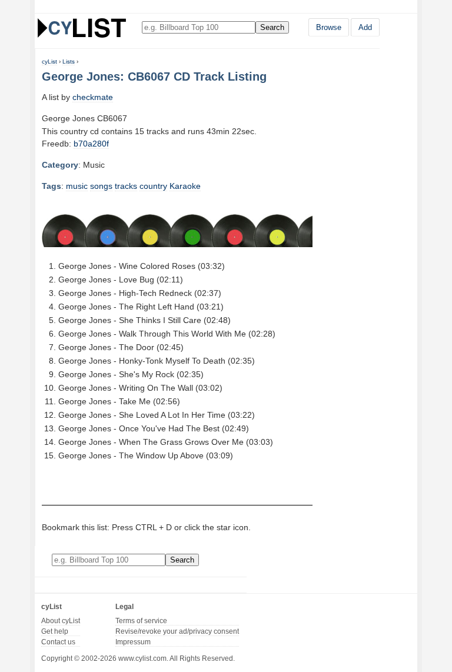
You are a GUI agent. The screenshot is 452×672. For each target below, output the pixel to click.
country (153, 186)
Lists (68, 61)
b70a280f (91, 143)
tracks (126, 186)
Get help (54, 631)
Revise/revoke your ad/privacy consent (177, 631)
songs (101, 186)
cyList (49, 61)
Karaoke (185, 186)
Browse (328, 27)
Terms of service (141, 621)
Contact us (58, 642)
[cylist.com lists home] (82, 28)
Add (365, 27)
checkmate (92, 97)
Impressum (133, 642)
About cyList (60, 621)
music (77, 186)
